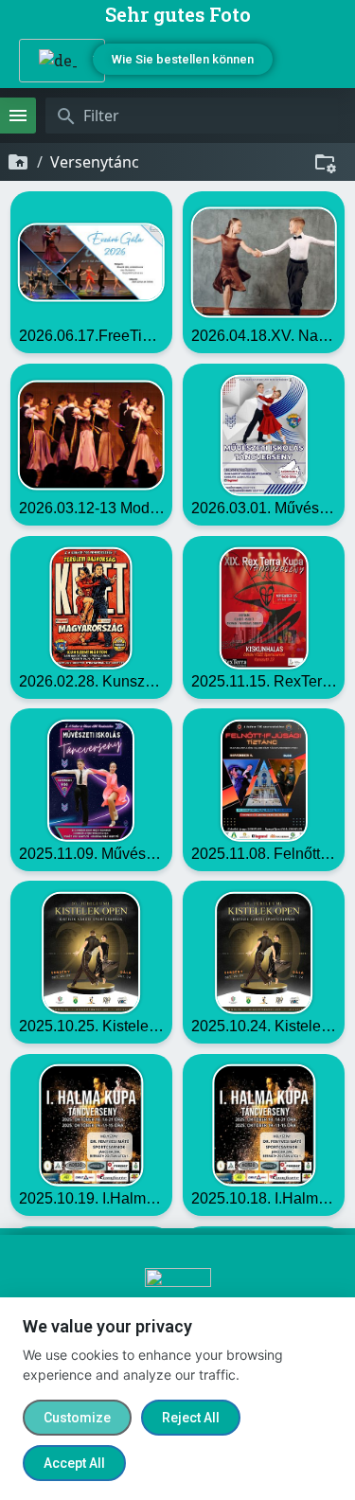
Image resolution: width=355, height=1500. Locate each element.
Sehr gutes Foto (178, 14)
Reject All (191, 1417)
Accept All (74, 1463)
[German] (55, 61)
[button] (318, 59)
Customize (77, 1417)
